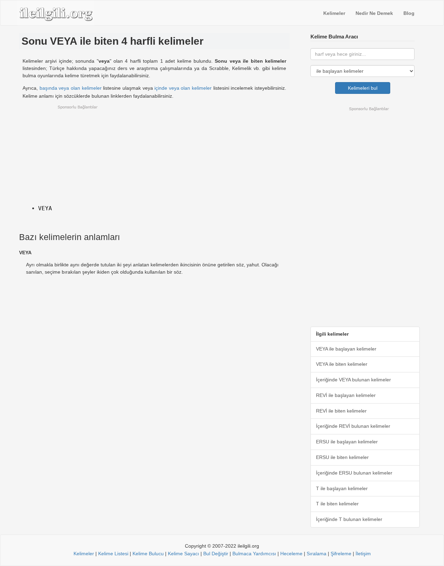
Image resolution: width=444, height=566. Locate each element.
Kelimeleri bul (363, 88)
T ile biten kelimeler (337, 503)
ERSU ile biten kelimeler (342, 457)
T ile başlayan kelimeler (342, 488)
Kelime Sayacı (183, 553)
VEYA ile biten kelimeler (341, 364)
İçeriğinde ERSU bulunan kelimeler (354, 473)
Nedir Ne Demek (374, 13)
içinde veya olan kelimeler (183, 88)
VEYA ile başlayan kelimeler (346, 349)
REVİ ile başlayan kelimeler (346, 395)
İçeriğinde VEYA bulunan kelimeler (353, 379)
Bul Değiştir (215, 553)
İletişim (363, 553)
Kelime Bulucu (148, 553)
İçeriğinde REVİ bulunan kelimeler (353, 426)
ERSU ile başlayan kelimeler (347, 441)
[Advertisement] (154, 153)
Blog (409, 13)
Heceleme (291, 553)
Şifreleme (341, 553)
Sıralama (316, 553)
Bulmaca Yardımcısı (254, 553)
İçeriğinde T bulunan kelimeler (349, 519)
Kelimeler (334, 13)
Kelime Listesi (113, 553)
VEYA (45, 208)
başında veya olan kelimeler (71, 88)
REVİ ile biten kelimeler (341, 411)
